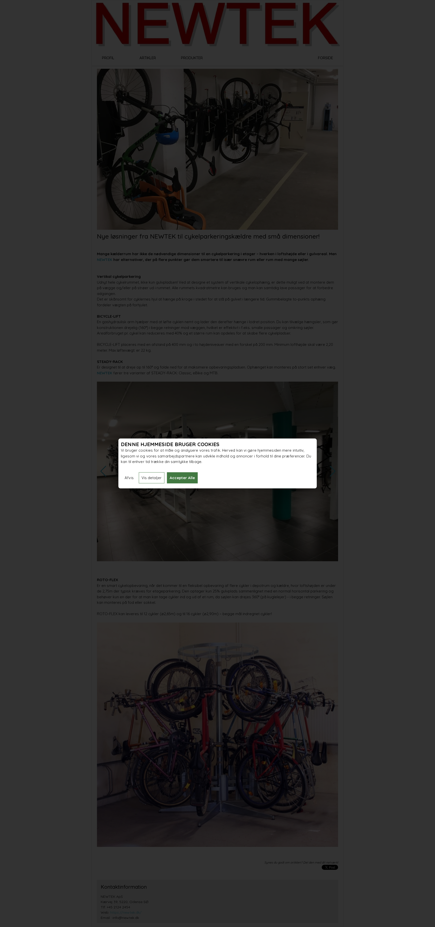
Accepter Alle (182, 477)
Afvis (129, 477)
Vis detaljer (151, 477)
